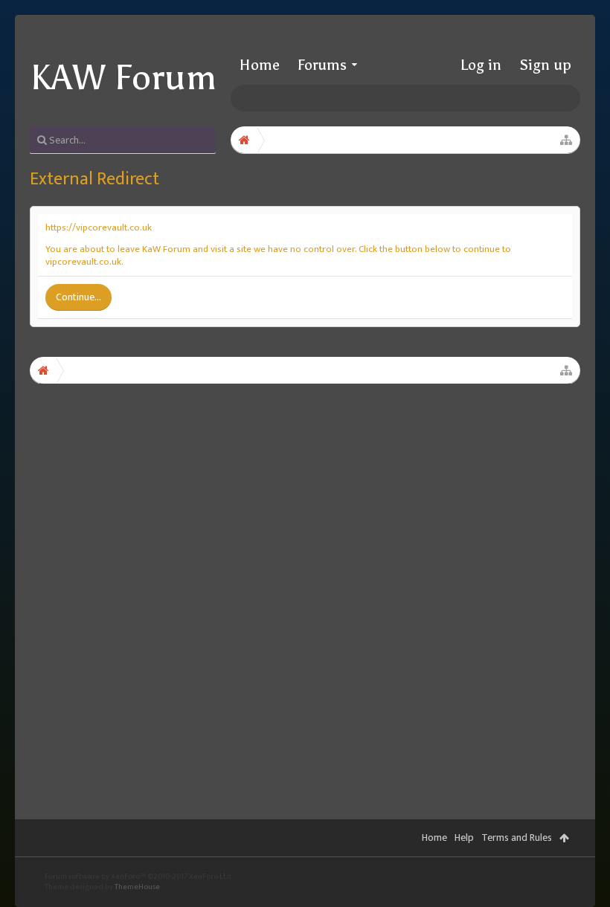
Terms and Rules (516, 837)
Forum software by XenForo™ (139, 876)
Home (260, 65)
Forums (322, 65)
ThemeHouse (137, 887)
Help (464, 837)
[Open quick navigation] (566, 139)
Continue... (78, 297)
